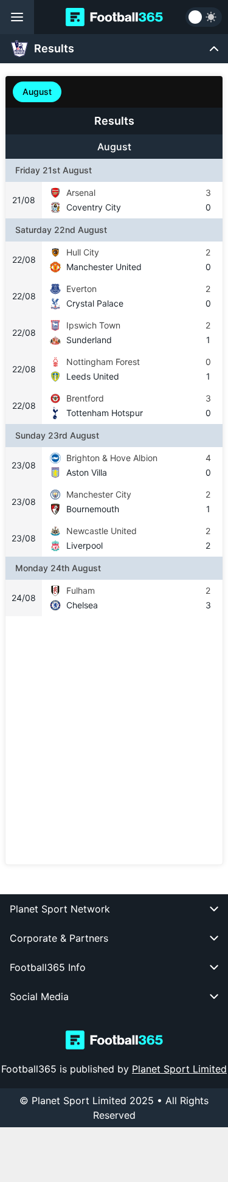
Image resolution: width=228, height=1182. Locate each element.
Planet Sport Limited (179, 1069)
